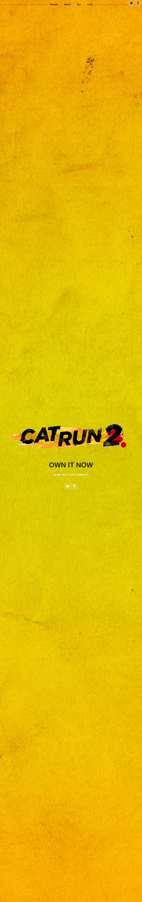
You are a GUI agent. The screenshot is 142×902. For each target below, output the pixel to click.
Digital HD (83, 474)
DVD (71, 474)
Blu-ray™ (62, 474)
